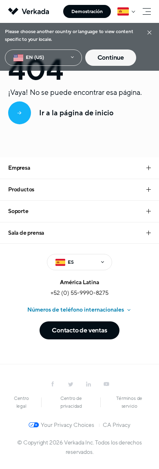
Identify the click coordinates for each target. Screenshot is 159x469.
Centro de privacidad (71, 402)
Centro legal (21, 402)
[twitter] (70, 384)
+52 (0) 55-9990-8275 (79, 293)
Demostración (87, 11)
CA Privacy (116, 425)
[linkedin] (88, 384)
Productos (21, 189)
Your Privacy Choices (67, 425)
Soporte (18, 211)
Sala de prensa (26, 233)
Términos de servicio (129, 402)
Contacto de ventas (79, 330)
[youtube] (106, 384)
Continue (110, 57)
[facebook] (52, 384)
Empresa (19, 168)
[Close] (149, 32)
